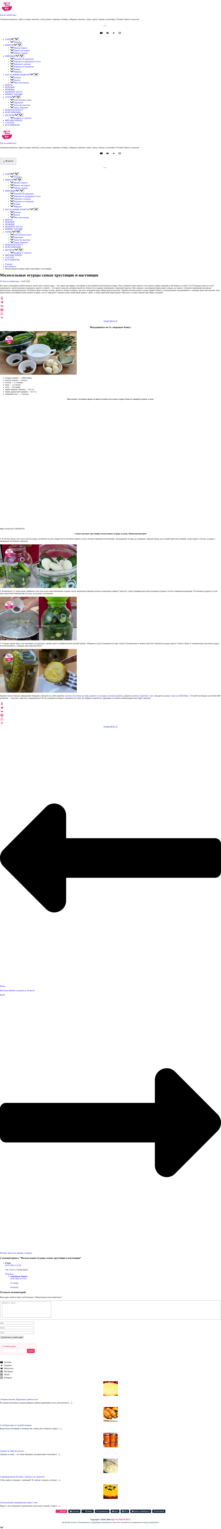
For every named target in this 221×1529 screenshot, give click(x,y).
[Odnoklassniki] (110, 298)
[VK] (110, 306)
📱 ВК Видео (87, 1511)
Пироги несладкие (22, 50)
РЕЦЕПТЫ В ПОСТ (14, 110)
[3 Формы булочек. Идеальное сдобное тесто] (110, 1388)
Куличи (17, 80)
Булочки (17, 77)
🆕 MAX (125, 1511)
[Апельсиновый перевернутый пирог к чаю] (110, 1491)
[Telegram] (110, 302)
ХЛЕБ (7, 39)
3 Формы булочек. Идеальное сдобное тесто (19, 1399)
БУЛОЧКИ (9, 87)
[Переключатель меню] (16, 39)
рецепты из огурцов (98, 696)
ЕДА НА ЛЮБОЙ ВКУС (121, 1519)
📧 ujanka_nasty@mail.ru (141, 1511)
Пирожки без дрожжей (24, 59)
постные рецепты (115, 696)
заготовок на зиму (80, 696)
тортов (135, 696)
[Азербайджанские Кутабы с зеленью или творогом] (110, 1466)
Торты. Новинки (21, 108)
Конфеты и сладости (22, 118)
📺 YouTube (61, 1511)
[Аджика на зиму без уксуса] (110, 1440)
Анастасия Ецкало (18, 1276)
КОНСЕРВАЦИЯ (13, 112)
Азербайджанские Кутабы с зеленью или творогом (22, 1477)
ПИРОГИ (9, 45)
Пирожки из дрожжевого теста (27, 61)
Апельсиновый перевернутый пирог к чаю (19, 1502)
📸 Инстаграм (159, 1511)
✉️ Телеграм (74, 1511)
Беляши (17, 69)
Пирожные (18, 102)
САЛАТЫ (9, 123)
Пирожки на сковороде (24, 67)
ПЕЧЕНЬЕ (9, 89)
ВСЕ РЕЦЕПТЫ (12, 125)
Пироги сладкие (21, 53)
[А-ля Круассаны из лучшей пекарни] (110, 1414)
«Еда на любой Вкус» (180, 696)
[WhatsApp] (110, 314)
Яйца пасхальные (21, 83)
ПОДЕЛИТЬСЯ (110, 321)
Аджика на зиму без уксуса (12, 1451)
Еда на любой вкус (8, 15)
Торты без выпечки (22, 105)
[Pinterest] (110, 310)
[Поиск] (116, 25)
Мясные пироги (20, 48)
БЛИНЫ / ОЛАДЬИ (14, 94)
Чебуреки (18, 72)
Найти (31, 1351)
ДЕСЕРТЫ (10, 115)
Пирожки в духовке (22, 64)
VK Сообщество (102, 1511)
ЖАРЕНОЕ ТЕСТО (14, 92)
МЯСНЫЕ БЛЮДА (13, 120)
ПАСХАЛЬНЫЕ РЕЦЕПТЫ (17, 75)
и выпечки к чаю (145, 696)
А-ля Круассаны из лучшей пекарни (16, 1425)
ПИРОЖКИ (10, 56)
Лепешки (18, 42)
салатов (68, 696)
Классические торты (22, 100)
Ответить (9, 1274)
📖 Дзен (115, 1511)
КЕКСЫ (8, 85)
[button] (12, 39)
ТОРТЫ (8, 97)
